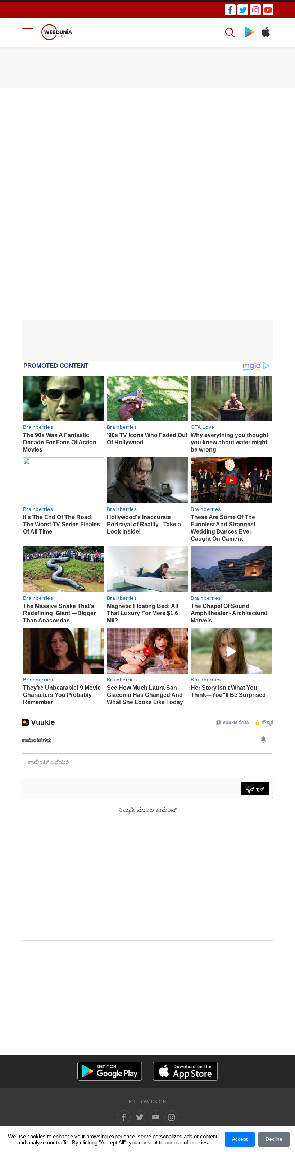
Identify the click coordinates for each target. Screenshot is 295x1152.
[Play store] (249, 32)
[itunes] (265, 32)
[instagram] (255, 9)
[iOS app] (185, 1071)
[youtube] (268, 9)
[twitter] (242, 9)
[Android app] (109, 1071)
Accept (240, 1139)
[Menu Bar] (28, 32)
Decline (274, 1139)
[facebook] (230, 9)
